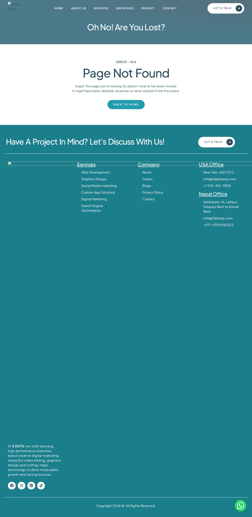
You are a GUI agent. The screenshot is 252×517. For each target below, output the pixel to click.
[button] (240, 505)
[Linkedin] (31, 486)
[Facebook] (12, 486)
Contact (170, 8)
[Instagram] (22, 486)
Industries (124, 8)
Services (101, 8)
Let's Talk (222, 8)
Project (148, 8)
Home (58, 8)
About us (78, 8)
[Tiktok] (41, 486)
